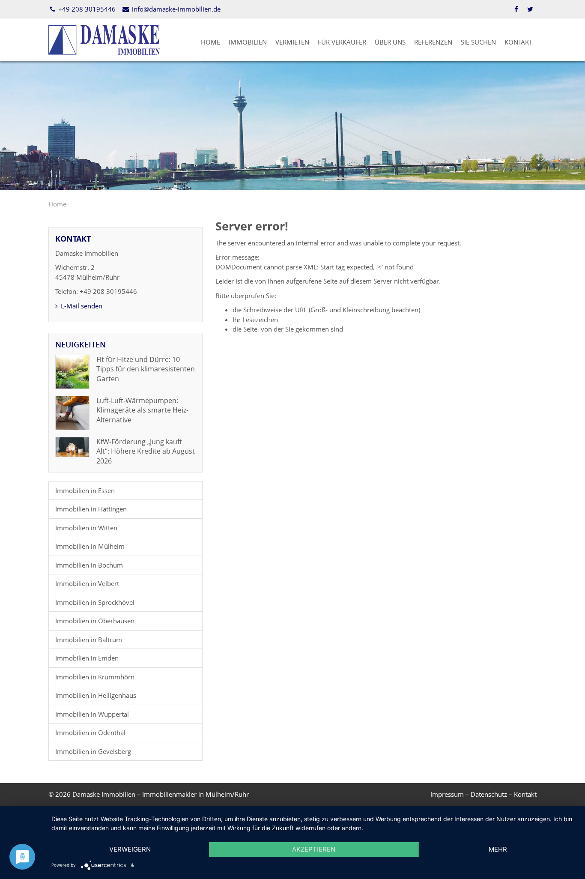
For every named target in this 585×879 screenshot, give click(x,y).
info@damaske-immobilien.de (175, 9)
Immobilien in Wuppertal (92, 714)
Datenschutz (489, 794)
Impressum (447, 794)
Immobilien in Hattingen (91, 509)
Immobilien (248, 42)
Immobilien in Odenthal (90, 732)
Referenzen (433, 42)
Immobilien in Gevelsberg (93, 751)
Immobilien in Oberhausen (94, 620)
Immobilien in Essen (85, 490)
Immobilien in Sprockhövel (94, 602)
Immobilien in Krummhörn (94, 677)
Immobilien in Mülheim (90, 546)
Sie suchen (478, 42)
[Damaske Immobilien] (104, 39)
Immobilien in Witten (86, 527)
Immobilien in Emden (87, 658)
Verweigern (130, 849)
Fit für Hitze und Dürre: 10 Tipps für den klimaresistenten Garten (145, 369)
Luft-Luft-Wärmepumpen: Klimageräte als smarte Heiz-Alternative (142, 410)
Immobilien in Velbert (87, 583)
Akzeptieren (313, 849)
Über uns (390, 42)
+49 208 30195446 (86, 9)
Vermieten (292, 42)
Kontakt (518, 42)
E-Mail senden (80, 306)
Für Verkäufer (342, 42)
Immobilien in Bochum (89, 565)
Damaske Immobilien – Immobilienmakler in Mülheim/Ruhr (160, 794)
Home (210, 42)
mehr (498, 849)
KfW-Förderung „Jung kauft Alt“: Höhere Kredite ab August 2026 (145, 451)
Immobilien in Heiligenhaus (95, 695)
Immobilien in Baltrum (88, 639)
